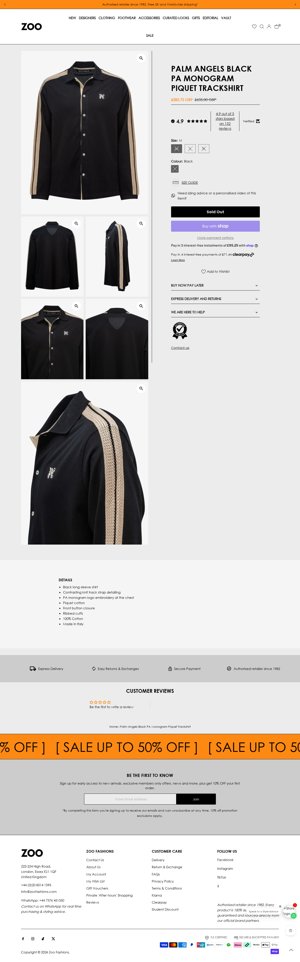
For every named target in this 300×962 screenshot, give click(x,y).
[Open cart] (276, 27)
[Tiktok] (43, 939)
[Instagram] (32, 939)
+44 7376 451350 (51, 900)
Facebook (225, 859)
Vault (226, 18)
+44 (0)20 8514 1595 (36, 885)
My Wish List (95, 881)
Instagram (225, 868)
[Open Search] (262, 27)
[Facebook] (23, 939)
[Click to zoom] (141, 58)
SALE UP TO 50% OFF (96, 746)
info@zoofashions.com (39, 891)
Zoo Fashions (59, 952)
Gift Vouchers (97, 888)
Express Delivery (50, 668)
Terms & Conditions (167, 888)
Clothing (107, 18)
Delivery (158, 860)
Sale (150, 35)
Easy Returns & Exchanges (118, 668)
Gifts (196, 18)
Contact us (180, 347)
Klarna (157, 895)
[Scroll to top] (291, 950)
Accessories (149, 18)
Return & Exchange (167, 867)
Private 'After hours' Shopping (109, 895)
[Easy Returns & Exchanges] (94, 669)
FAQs (156, 874)
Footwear (127, 18)
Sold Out (215, 212)
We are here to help (188, 312)
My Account (96, 874)
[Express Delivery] (33, 669)
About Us (93, 867)
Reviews (92, 902)
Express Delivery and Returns (196, 298)
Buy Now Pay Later (187, 285)
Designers (87, 18)
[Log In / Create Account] (269, 27)
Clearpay (159, 902)
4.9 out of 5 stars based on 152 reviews (225, 121)
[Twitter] (53, 939)
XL (205, 149)
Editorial (210, 18)
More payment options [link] (215, 237)
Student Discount (165, 909)
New (72, 18)
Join (196, 799)
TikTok (221, 877)
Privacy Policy (163, 881)
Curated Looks (176, 18)
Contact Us (95, 860)
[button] (215, 182)
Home (113, 727)
